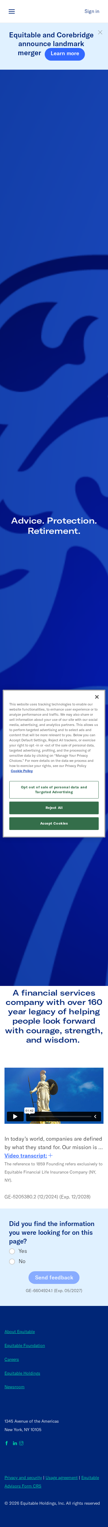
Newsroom (14, 1386)
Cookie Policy (22, 771)
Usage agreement (62, 1477)
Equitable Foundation (24, 1345)
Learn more (65, 53)
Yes (23, 1251)
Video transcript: (25, 1155)
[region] (54, 763)
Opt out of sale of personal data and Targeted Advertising (54, 789)
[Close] (97, 696)
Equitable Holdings (22, 1373)
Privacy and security (23, 1477)
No (22, 1261)
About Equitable (19, 1331)
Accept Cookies (54, 823)
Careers (11, 1359)
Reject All (54, 808)
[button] (100, 32)
